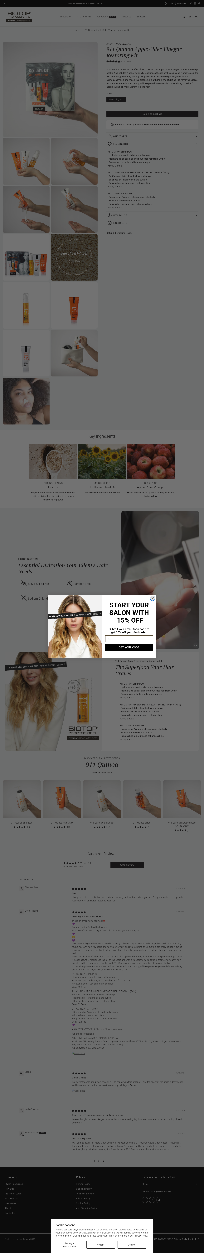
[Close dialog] (152, 598)
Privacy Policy (141, 1235)
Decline (131, 1244)
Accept (100, 1244)
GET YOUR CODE (129, 647)
